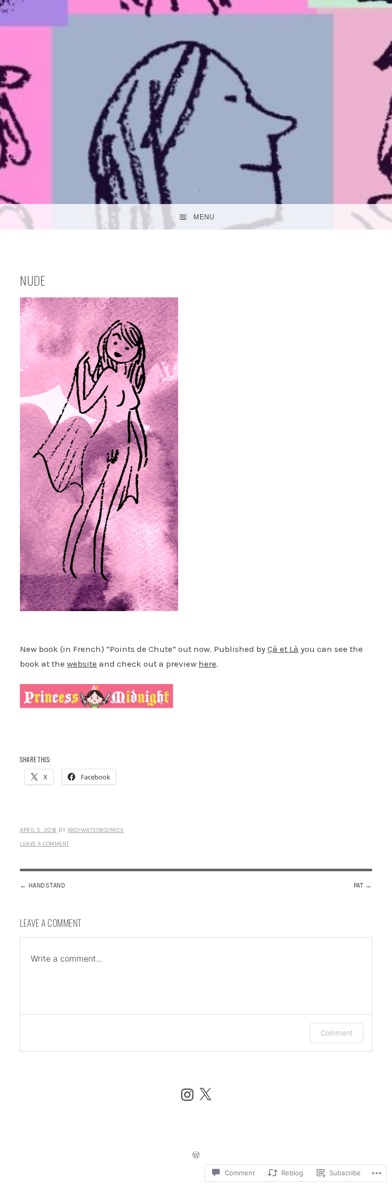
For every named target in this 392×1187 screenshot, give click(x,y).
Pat (359, 885)
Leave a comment (44, 844)
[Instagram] (187, 1095)
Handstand (47, 885)
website (82, 664)
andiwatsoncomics (96, 830)
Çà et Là (283, 649)
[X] (205, 1095)
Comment (337, 1032)
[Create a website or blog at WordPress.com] (196, 1155)
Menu (203, 217)
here (207, 664)
